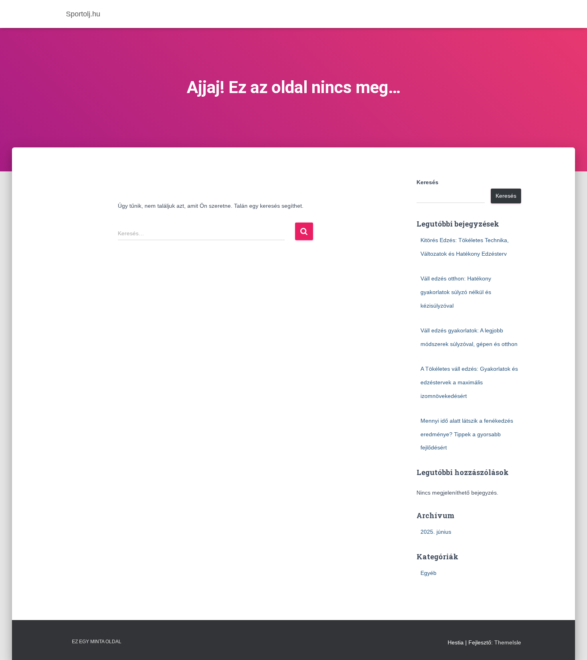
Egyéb (428, 573)
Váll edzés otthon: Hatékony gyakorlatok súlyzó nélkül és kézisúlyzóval (455, 291)
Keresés (427, 182)
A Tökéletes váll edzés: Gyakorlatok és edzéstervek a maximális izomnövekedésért (469, 382)
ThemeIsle (507, 642)
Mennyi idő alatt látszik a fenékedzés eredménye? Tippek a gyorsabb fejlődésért (466, 434)
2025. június (435, 532)
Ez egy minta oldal (96, 641)
